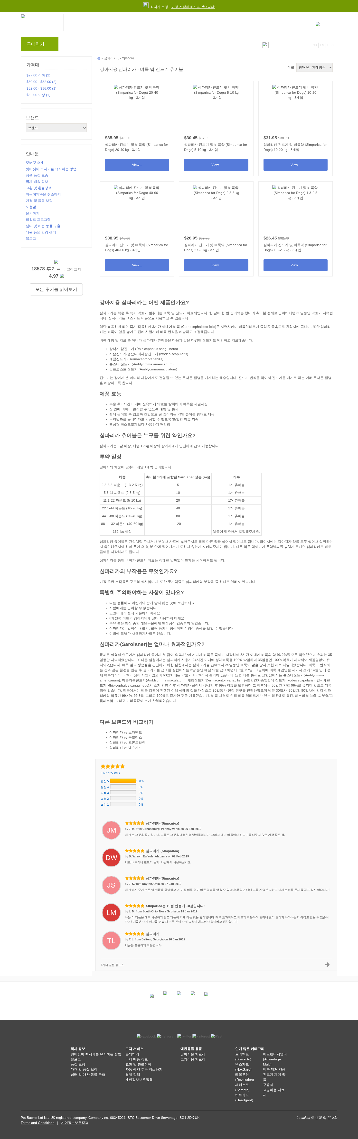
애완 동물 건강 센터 (41, 232)
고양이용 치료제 (192, 1059)
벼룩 (176, 327)
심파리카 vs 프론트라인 (127, 742)
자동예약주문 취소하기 (43, 194)
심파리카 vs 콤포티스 (125, 737)
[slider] (113, 766)
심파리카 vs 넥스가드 (125, 748)
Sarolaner (186, 477)
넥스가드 (133, 318)
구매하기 (35, 44)
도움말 (142, 45)
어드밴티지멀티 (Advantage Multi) (275, 1059)
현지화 (332, 1118)
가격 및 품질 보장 (39, 200)
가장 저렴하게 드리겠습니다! (193, 7)
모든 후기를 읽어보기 (56, 289)
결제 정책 (132, 1074)
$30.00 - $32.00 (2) (42, 82)
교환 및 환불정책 (39, 188)
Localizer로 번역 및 (311, 1118)
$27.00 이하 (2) (38, 75)
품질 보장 (78, 1064)
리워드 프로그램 (116, 45)
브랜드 (72, 45)
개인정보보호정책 (139, 1080)
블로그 (91, 45)
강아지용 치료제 (192, 1054)
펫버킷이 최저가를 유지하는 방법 (51, 169)
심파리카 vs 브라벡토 (125, 732)
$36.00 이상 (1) (38, 95)
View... (137, 127)
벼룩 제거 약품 (274, 1069)
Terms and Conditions (37, 1123)
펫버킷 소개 (35, 163)
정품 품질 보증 (37, 175)
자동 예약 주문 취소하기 (143, 1069)
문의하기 (163, 45)
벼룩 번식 (167, 332)
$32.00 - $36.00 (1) (42, 88)
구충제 (268, 1085)
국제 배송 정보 (37, 182)
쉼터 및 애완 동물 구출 (43, 226)
